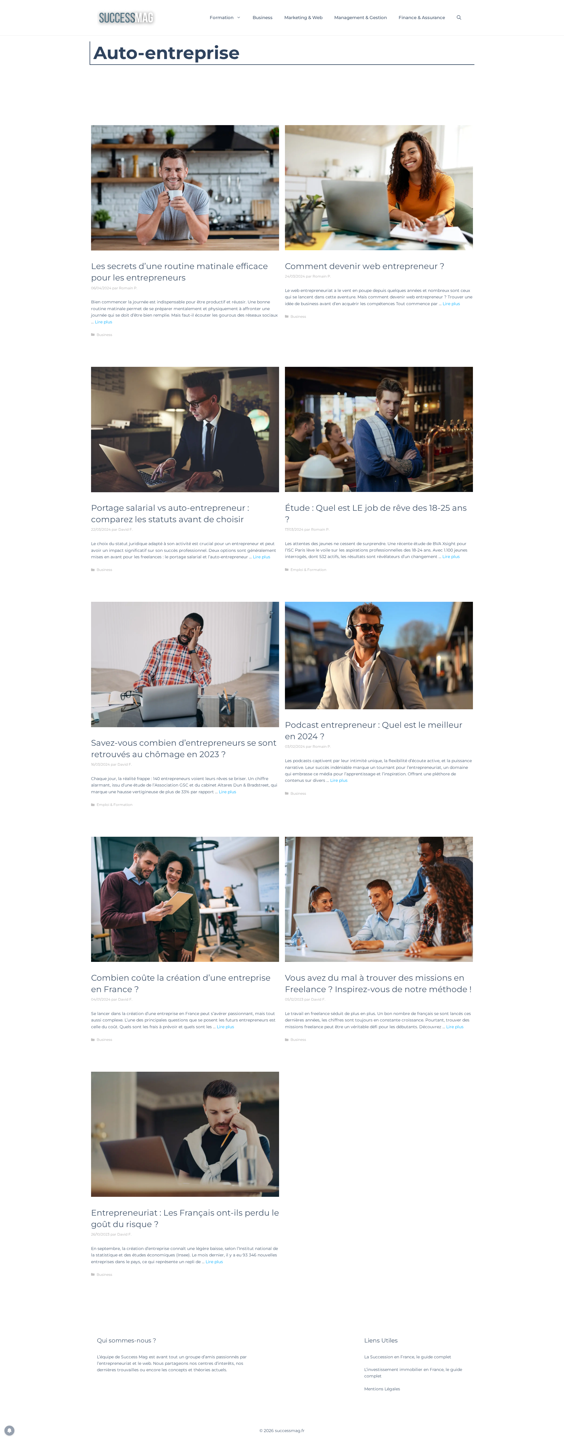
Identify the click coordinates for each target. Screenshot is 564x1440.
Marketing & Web (303, 17)
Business (263, 17)
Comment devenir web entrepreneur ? (364, 266)
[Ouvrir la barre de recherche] (459, 17)
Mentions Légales (382, 1389)
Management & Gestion (360, 17)
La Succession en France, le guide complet (407, 1357)
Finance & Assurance (422, 17)
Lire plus (103, 322)
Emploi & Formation (308, 569)
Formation (222, 17)
